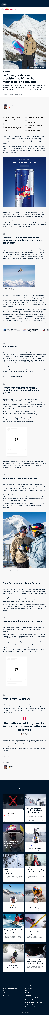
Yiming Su (26, 734)
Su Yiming (27, 138)
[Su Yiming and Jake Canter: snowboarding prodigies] (24, 540)
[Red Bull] (10, 9)
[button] (47, 3)
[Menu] (2, 9)
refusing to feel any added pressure (24, 629)
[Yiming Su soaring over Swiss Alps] (19, 276)
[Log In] (47, 9)
